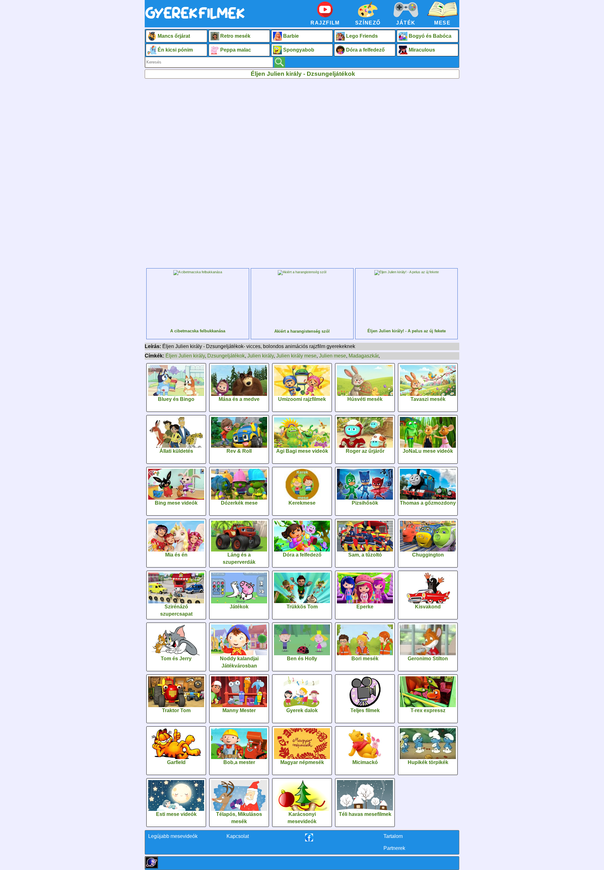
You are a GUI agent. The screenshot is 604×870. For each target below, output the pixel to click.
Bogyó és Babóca (430, 36)
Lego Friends (362, 36)
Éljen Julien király (185, 355)
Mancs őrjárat (174, 36)
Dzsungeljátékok (226, 355)
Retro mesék (235, 36)
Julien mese (332, 355)
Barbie (291, 36)
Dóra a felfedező (365, 50)
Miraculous (422, 50)
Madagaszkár (363, 355)
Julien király (260, 355)
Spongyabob (298, 50)
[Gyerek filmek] (195, 19)
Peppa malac (235, 50)
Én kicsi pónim (175, 50)
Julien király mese (296, 355)
